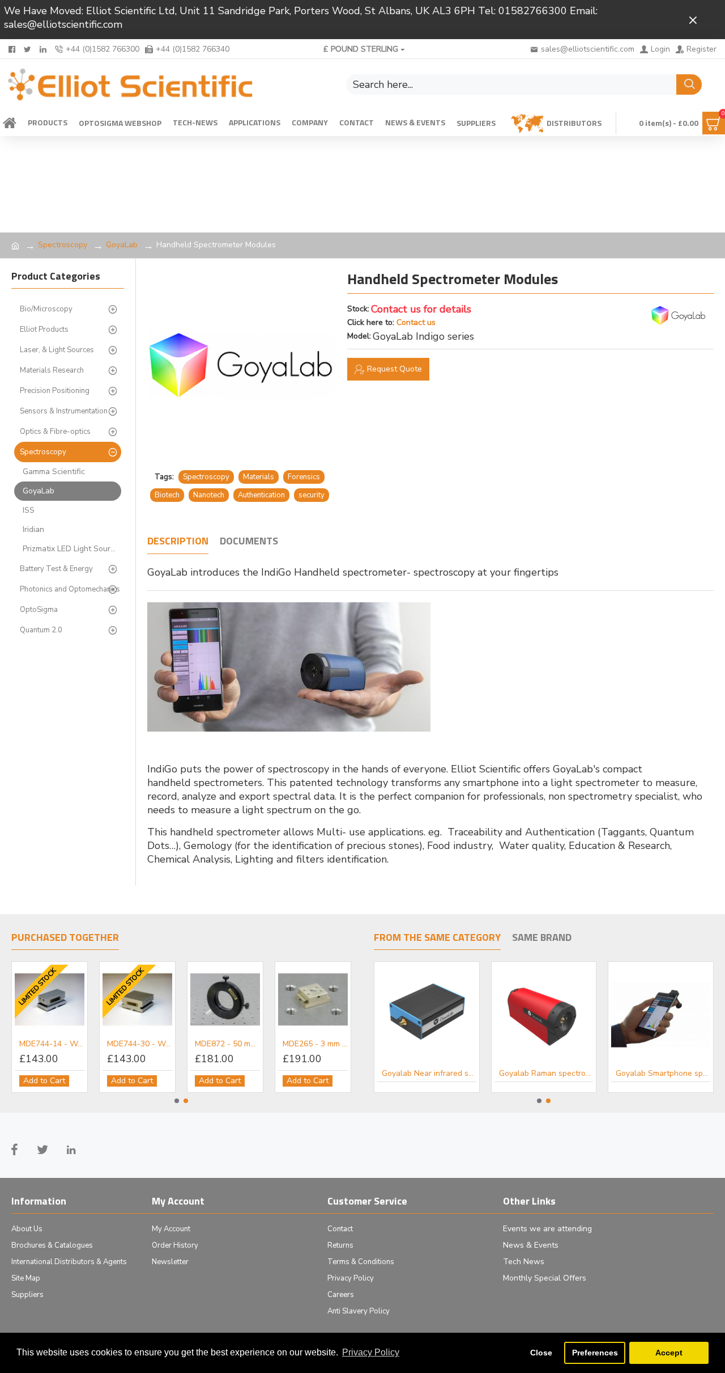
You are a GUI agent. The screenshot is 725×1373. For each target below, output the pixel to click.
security (311, 495)
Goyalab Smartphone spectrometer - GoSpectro (663, 1073)
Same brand (542, 938)
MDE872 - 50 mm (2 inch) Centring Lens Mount (227, 1044)
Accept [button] (669, 1352)
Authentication (261, 495)
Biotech (167, 495)
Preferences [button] (595, 1352)
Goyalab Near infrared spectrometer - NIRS (429, 1073)
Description (177, 541)
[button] (176, 1101)
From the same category (437, 938)
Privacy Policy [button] (370, 1352)
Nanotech (208, 495)
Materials (258, 477)
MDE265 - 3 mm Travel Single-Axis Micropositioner (315, 1044)
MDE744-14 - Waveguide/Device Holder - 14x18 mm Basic (51, 1044)
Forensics (304, 477)
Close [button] (541, 1352)
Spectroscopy (62, 244)
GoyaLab (122, 244)
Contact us (416, 322)
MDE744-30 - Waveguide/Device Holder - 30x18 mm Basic (139, 1044)
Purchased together (65, 938)
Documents (249, 541)
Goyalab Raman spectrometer (546, 1073)
